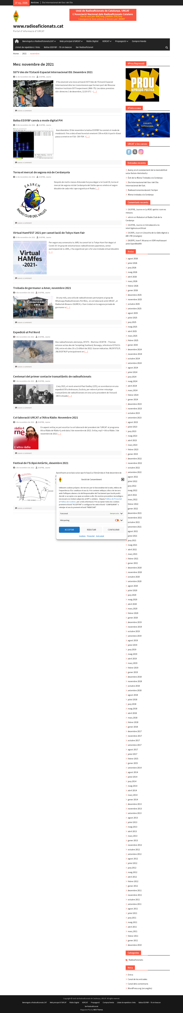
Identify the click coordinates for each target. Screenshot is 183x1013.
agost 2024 (133, 367)
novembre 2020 (135, 572)
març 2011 (132, 931)
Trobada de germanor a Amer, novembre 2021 (42, 288)
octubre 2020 (134, 576)
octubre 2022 (134, 467)
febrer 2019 (133, 667)
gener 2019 (133, 672)
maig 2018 (132, 708)
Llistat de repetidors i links (27, 47)
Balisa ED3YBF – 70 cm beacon (58, 47)
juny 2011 (132, 917)
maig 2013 (132, 826)
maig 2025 (132, 326)
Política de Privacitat (113, 499)
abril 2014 (132, 790)
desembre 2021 (135, 513)
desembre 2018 (135, 676)
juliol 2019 (132, 645)
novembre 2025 (135, 299)
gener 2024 (133, 399)
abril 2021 (132, 549)
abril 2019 (132, 658)
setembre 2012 (134, 854)
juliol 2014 (132, 776)
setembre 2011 (134, 904)
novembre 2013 (135, 808)
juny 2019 (132, 649)
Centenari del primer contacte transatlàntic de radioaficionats (52, 376)
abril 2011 (132, 926)
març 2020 (132, 608)
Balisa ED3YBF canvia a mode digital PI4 (37, 120)
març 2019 (132, 663)
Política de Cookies (68, 501)
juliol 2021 (132, 535)
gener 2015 (133, 763)
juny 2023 (132, 431)
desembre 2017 (135, 731)
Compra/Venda (139, 41)
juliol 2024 (132, 372)
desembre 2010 (135, 945)
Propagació (120, 41)
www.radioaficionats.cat (38, 26)
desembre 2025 (135, 294)
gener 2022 (133, 508)
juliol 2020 (132, 590)
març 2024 (132, 390)
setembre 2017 (134, 745)
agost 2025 (133, 313)
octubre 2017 (134, 740)
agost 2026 (133, 258)
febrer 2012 (133, 881)
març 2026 (132, 281)
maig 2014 (132, 785)
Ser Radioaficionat (84, 47)
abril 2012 (132, 876)
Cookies (82, 536)
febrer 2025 (133, 340)
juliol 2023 (132, 426)
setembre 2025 (134, 308)
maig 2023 (132, 435)
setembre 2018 (134, 690)
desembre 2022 (135, 458)
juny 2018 (132, 704)
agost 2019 (133, 640)
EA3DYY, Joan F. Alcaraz (138, 240)
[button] (122, 479)
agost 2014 (133, 772)
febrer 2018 (133, 722)
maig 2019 (132, 654)
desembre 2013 (135, 804)
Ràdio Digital (92, 41)
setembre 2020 (134, 581)
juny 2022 (132, 485)
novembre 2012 (135, 845)
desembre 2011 (135, 890)
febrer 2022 (133, 504)
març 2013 (132, 835)
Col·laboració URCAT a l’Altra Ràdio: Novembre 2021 (45, 417)
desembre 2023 (135, 404)
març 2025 (132, 335)
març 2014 (132, 795)
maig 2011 (132, 922)
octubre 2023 (134, 413)
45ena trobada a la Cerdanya (141, 194)
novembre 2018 (135, 681)
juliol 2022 (132, 481)
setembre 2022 (134, 472)
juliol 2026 (132, 263)
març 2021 (132, 554)
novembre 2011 (135, 895)
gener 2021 (133, 563)
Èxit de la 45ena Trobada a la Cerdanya (145, 177)
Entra (130, 974)
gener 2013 (133, 840)
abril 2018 (132, 713)
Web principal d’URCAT (70, 41)
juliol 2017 (132, 754)
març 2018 (132, 717)
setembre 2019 (134, 635)
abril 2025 (132, 331)
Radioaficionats (136, 959)
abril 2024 (132, 385)
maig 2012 (132, 872)
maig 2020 (132, 599)
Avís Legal (100, 536)
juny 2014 (132, 781)
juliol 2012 (132, 863)
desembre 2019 (135, 622)
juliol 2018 (132, 699)
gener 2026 (133, 290)
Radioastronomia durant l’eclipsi (143, 190)
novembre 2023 (135, 408)
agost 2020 (133, 585)
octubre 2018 (134, 685)
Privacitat (91, 536)
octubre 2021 (134, 522)
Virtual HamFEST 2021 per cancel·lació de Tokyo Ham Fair (49, 233)
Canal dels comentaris (138, 983)
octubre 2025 (134, 304)
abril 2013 (132, 831)
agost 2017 (133, 749)
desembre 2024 (135, 349)
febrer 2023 (133, 449)
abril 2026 (132, 276)
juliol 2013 (132, 822)
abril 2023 (132, 440)
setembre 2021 (134, 526)
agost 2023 (133, 422)
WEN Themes (98, 1010)
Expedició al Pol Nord (26, 332)
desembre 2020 (135, 567)
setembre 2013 (134, 813)
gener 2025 (133, 345)
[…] (95, 91)
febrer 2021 (133, 558)
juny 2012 (132, 867)
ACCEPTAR (69, 529)
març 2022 (132, 499)
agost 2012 (133, 858)
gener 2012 (133, 886)
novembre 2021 (135, 517)
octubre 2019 (134, 631)
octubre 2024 (134, 358)
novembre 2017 (135, 735)
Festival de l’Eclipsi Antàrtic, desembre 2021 (40, 463)
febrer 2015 (133, 758)
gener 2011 (133, 940)
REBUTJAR (91, 529)
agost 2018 (133, 695)
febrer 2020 (133, 613)
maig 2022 (132, 490)
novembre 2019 (135, 626)
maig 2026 (132, 272)
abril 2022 (132, 495)
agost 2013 (133, 817)
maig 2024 (132, 381)
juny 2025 (132, 322)
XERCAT (105, 41)
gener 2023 (133, 454)
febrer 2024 (133, 395)
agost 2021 (133, 531)
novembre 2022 (135, 463)
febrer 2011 (133, 936)
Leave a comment (24, 110)
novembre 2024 (135, 354)
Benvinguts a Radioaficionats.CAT (38, 41)
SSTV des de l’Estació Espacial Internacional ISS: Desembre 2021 (53, 72)
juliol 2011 (132, 913)
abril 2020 (132, 604)
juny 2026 (132, 267)
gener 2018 (133, 726)
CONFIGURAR (113, 529)
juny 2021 (132, 540)
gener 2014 (133, 799)
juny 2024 (132, 376)
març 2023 (132, 445)
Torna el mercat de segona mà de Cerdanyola (41, 172)
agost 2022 (133, 476)
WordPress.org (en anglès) (140, 988)
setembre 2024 (134, 363)
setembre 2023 (134, 417)
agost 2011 (133, 908)
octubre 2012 (134, 849)
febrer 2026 (133, 285)
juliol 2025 (132, 317)
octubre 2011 (134, 899)
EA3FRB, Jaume (45, 77)
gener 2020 (133, 617)
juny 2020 (132, 595)
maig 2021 (132, 545)
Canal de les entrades (137, 979)
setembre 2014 (134, 767)
